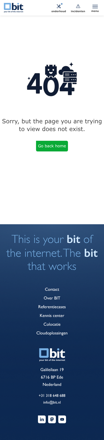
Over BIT (52, 298)
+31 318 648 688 (52, 395)
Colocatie (52, 324)
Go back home (52, 146)
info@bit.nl (52, 402)
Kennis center (52, 315)
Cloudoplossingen (52, 333)
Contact (52, 289)
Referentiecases (52, 306)
